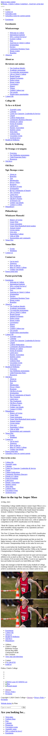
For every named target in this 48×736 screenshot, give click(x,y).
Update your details (17, 203)
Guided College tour (17, 90)
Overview (13, 153)
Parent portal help (11, 271)
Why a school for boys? (18, 37)
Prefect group (14, 80)
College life (9, 96)
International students (17, 35)
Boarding (13, 53)
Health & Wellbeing (12, 140)
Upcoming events (16, 136)
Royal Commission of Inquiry (20, 190)
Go (24, 707)
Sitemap (8, 690)
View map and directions (14, 657)
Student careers (15, 130)
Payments (8, 694)
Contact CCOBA (16, 205)
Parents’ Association (17, 128)
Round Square (15, 76)
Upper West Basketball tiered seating (23, 226)
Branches (13, 176)
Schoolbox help (10, 14)
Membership (14, 180)
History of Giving (16, 220)
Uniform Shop (15, 134)
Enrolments (9, 19)
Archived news (15, 138)
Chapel (12, 116)
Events (12, 249)
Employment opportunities (19, 94)
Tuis (11, 178)
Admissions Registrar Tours (19, 49)
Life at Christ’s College (18, 74)
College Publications (17, 118)
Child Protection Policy (18, 157)
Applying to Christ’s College (20, 43)
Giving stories (15, 230)
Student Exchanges (16, 78)
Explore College (15, 39)
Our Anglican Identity (17, 68)
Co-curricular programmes (19, 72)
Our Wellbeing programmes (19, 155)
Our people (14, 92)
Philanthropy (9, 207)
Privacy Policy (15, 182)
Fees (11, 41)
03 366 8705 (11, 662)
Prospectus (9, 725)
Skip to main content (8, 2)
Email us (8, 664)
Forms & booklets (16, 124)
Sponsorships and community (20, 238)
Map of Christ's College (18, 267)
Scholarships (14, 45)
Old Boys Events (16, 186)
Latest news (14, 126)
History (12, 86)
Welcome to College (17, 33)
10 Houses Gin (15, 201)
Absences (13, 263)
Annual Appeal (15, 228)
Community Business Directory (21, 120)
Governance (14, 84)
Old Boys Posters (16, 199)
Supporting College (17, 234)
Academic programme (17, 70)
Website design (6, 703)
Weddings (13, 251)
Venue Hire (9, 240)
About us (8, 55)
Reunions (13, 184)
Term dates (14, 132)
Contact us (9, 12)
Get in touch (14, 261)
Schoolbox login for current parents (17, 16)
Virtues (12, 88)
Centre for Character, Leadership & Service (25, 114)
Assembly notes (15, 110)
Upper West (14, 222)
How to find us (15, 265)
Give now (13, 232)
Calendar (13, 112)
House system (15, 51)
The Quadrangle (15, 197)
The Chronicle (15, 192)
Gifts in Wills (14, 236)
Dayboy (13, 47)
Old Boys (8, 161)
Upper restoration (16, 224)
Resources (13, 159)
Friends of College (16, 122)
